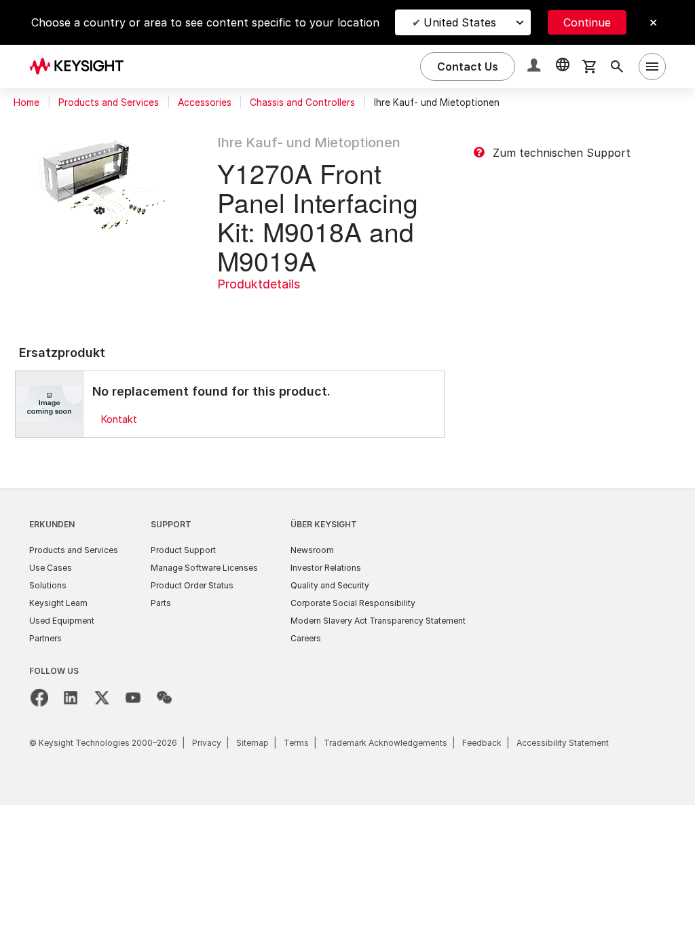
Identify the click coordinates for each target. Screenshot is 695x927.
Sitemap (252, 743)
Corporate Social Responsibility (352, 603)
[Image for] (49, 403)
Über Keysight (323, 524)
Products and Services (108, 102)
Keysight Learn (58, 603)
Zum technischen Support (562, 152)
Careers (305, 638)
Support (171, 524)
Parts (161, 603)
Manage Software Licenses (204, 568)
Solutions (48, 585)
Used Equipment (61, 621)
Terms (296, 743)
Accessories (204, 102)
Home (26, 102)
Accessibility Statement (562, 743)
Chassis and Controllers (302, 102)
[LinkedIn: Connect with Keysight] (70, 697)
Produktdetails (258, 284)
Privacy (206, 743)
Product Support (183, 550)
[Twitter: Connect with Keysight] (102, 697)
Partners (45, 638)
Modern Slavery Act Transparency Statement (378, 621)
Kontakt (118, 419)
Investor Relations (325, 568)
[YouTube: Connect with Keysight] (133, 697)
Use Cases (50, 568)
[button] (535, 67)
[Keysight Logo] (81, 66)
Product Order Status (192, 585)
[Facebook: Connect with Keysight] (39, 697)
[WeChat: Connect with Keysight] (164, 697)
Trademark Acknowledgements (385, 743)
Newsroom (312, 550)
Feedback (482, 743)
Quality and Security (329, 585)
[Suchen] (617, 66)
